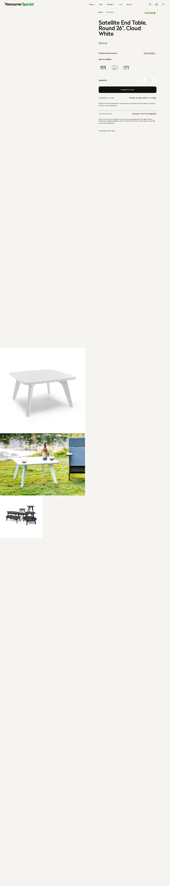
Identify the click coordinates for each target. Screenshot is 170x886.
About (129, 4)
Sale (120, 4)
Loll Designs (110, 12)
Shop (91, 4)
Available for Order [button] (127, 90)
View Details (149, 53)
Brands (110, 4)
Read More (113, 105)
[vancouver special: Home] (19, 4)
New (101, 4)
